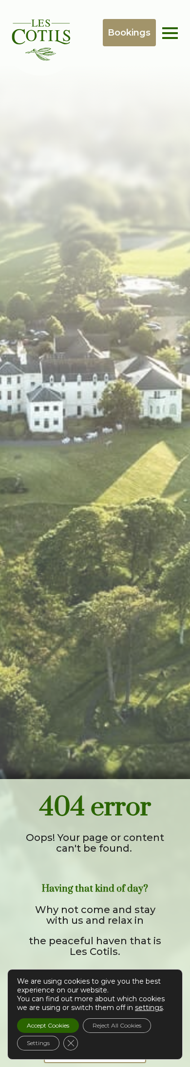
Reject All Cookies (117, 1025)
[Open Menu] (170, 33)
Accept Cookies (48, 1025)
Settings (38, 1043)
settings (149, 1007)
